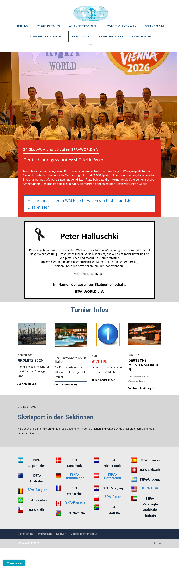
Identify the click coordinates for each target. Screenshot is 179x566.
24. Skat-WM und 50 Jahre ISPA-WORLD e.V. (61, 149)
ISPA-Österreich (112, 476)
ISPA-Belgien (37, 490)
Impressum (45, 533)
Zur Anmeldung (26, 383)
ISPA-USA (150, 488)
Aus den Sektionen (110, 36)
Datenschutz (26, 533)
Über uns (22, 26)
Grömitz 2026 (80, 36)
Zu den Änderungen (103, 380)
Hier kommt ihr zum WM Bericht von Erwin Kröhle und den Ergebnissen (81, 203)
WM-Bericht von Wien (121, 26)
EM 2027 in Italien (48, 26)
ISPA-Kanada (74, 502)
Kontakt (61, 533)
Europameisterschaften (45, 36)
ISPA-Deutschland (75, 476)
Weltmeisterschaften (83, 26)
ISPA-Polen (112, 497)
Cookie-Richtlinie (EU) (84, 533)
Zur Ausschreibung (66, 384)
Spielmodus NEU (155, 26)
